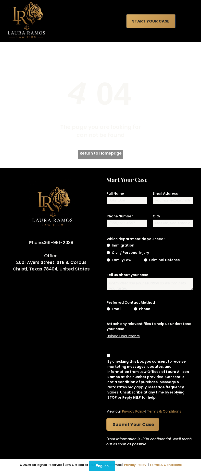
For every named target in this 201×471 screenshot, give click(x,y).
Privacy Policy (133, 411)
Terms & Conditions (164, 411)
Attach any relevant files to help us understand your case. (149, 326)
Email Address (165, 193)
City (156, 216)
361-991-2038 (58, 242)
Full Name (115, 193)
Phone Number (120, 216)
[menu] (190, 21)
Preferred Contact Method (131, 302)
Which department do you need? (136, 238)
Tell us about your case (127, 274)
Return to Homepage (101, 153)
